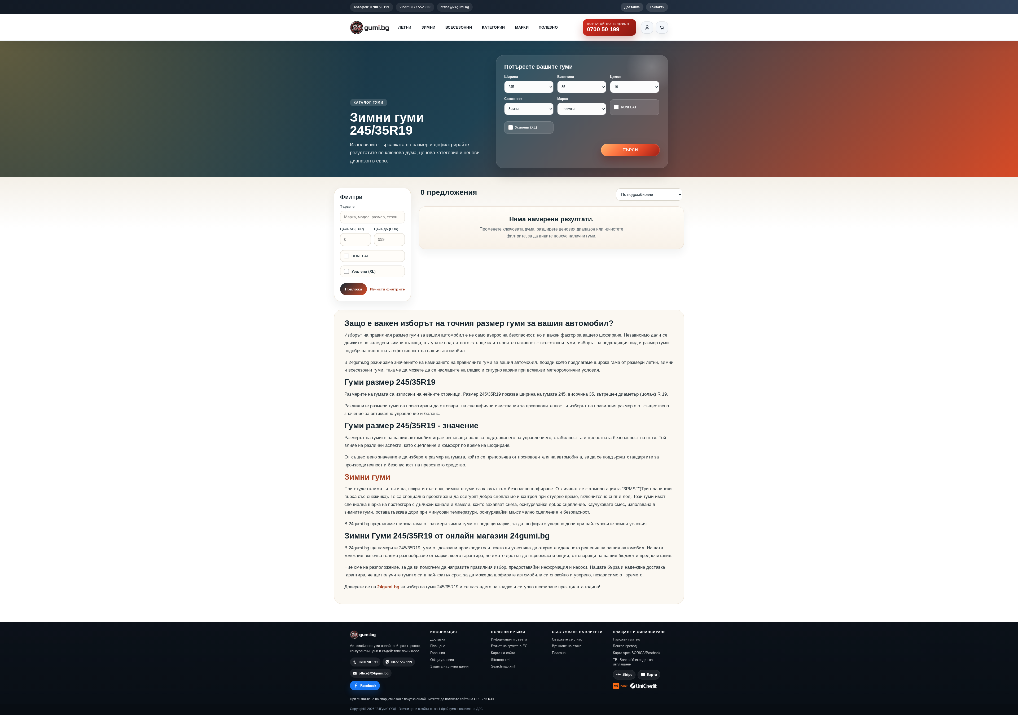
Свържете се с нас (567, 639)
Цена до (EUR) (386, 229)
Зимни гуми (367, 477)
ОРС (477, 699)
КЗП (491, 699)
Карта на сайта (503, 653)
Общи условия (442, 660)
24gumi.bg (388, 586)
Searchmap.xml (503, 666)
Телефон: (371, 7)
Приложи (353, 289)
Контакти (657, 7)
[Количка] (662, 27)
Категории (493, 27)
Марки (522, 27)
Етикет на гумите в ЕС (509, 646)
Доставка (632, 7)
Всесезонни (458, 27)
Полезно (548, 27)
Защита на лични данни (449, 666)
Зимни (428, 27)
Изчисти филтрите (387, 289)
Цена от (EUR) (352, 229)
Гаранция (437, 653)
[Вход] (647, 27)
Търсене (347, 207)
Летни (404, 27)
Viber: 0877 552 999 (415, 7)
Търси (630, 150)
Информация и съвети (509, 639)
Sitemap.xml (500, 660)
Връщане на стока (566, 646)
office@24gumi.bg (455, 7)
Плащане (437, 646)
